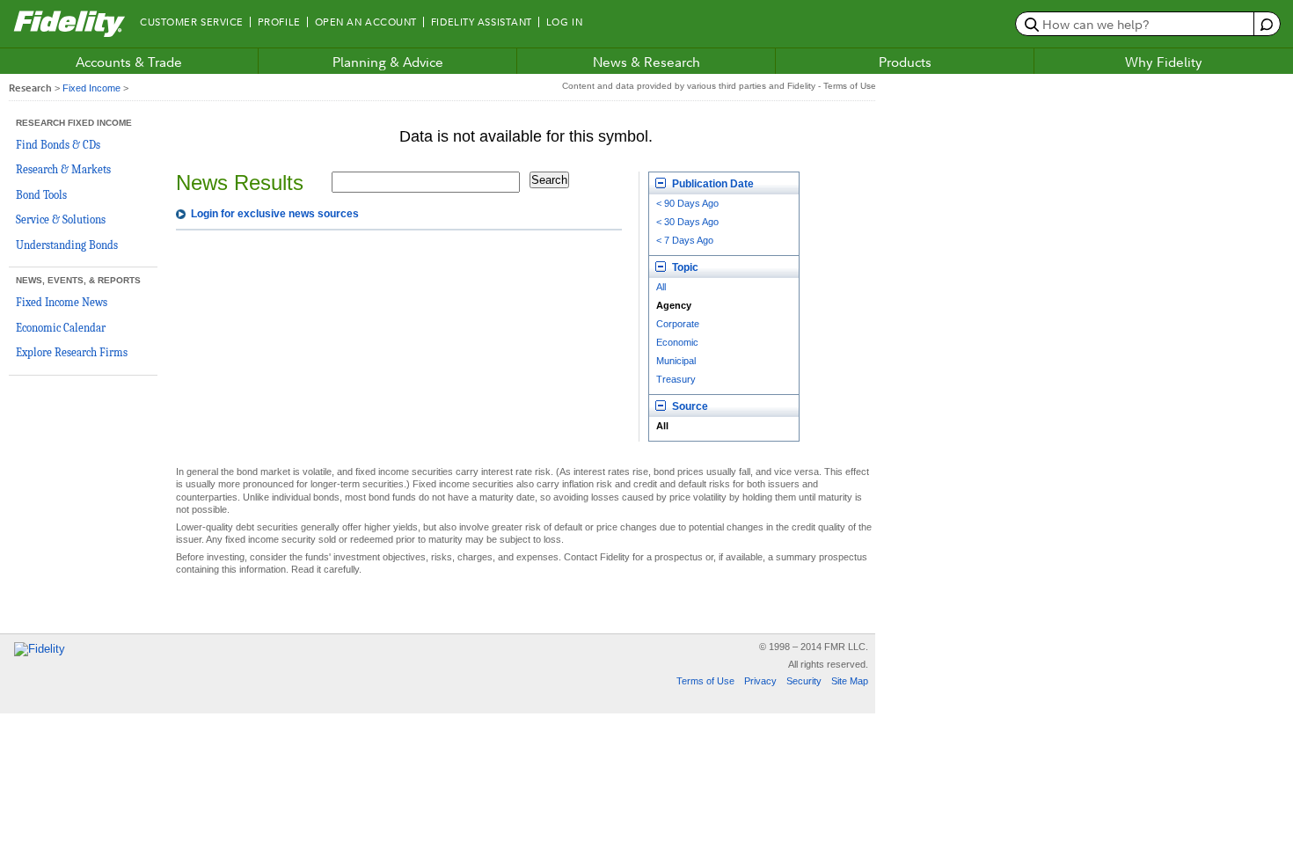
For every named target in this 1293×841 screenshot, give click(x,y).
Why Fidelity (1163, 61)
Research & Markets (63, 169)
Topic (683, 267)
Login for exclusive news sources (275, 214)
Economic (677, 342)
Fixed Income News (61, 302)
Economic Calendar (61, 327)
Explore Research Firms (72, 352)
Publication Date (711, 184)
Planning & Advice (387, 61)
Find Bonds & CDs (58, 144)
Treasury (676, 379)
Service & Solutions (61, 219)
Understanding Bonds (67, 245)
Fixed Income (91, 88)
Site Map (849, 681)
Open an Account (366, 22)
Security (804, 681)
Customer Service (192, 22)
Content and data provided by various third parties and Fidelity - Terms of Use (719, 86)
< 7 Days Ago (684, 240)
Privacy (760, 681)
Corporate (677, 323)
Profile (279, 22)
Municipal (676, 360)
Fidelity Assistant (481, 22)
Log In (564, 22)
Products (905, 61)
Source (688, 406)
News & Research (646, 61)
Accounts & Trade (129, 61)
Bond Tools (41, 194)
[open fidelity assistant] (1266, 24)
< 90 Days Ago (687, 203)
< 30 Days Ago (687, 221)
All (661, 287)
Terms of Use (705, 681)
